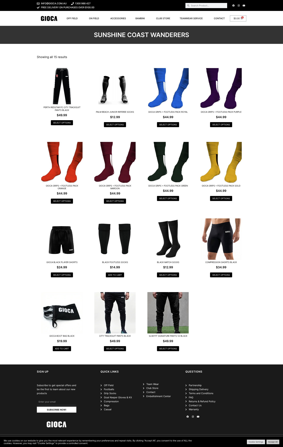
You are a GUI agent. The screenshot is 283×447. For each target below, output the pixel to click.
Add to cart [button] (115, 275)
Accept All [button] (273, 442)
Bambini (140, 18)
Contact (219, 18)
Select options (62, 122)
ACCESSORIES (118, 18)
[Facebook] (233, 5)
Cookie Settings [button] (256, 442)
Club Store (163, 18)
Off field (72, 18)
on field (94, 18)
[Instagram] (239, 5)
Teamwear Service (191, 18)
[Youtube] (244, 5)
